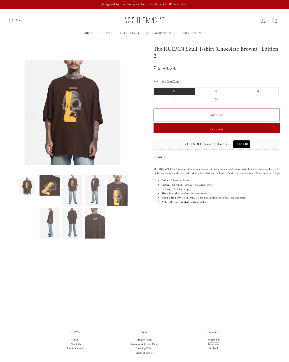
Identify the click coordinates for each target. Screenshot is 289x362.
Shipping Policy (144, 348)
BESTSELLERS (129, 33)
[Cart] (274, 20)
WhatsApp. (213, 340)
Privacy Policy (144, 340)
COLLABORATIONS (159, 33)
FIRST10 (241, 144)
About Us (75, 344)
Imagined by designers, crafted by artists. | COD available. (144, 4)
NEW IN (107, 33)
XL (216, 99)
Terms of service (75, 348)
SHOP (88, 33)
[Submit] (14, 20)
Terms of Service (144, 353)
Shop (75, 340)
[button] (22, 109)
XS (174, 91)
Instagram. (213, 344)
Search (19, 20)
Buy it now (217, 129)
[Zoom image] (72, 109)
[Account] (263, 20)
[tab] (158, 158)
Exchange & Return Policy (144, 344)
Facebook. (213, 348)
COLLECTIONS (192, 33)
